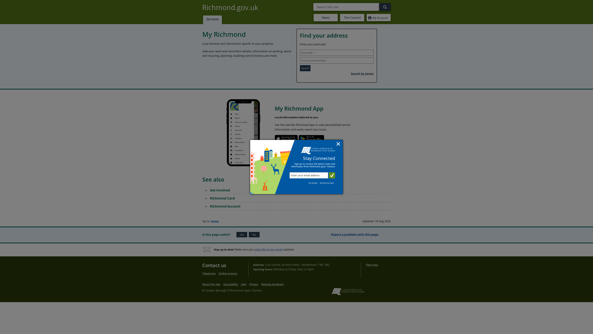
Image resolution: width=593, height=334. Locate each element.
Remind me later (327, 183)
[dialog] (296, 167)
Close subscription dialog (338, 144)
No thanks (313, 183)
